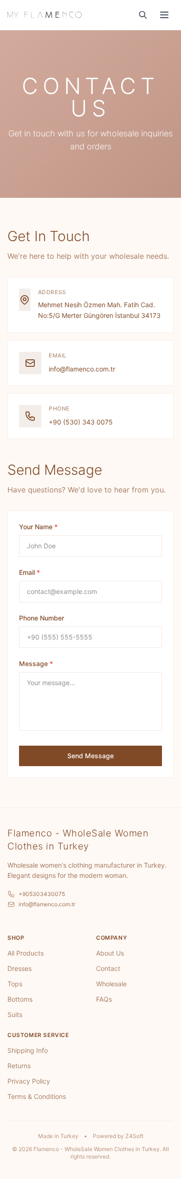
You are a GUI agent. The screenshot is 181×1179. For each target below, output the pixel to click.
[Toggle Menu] (164, 15)
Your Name (38, 527)
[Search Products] (143, 15)
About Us (110, 953)
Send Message (90, 756)
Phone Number (41, 618)
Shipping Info (27, 1050)
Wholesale (111, 984)
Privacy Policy (28, 1081)
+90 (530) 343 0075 (81, 422)
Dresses (19, 968)
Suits (14, 1014)
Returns (19, 1066)
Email (29, 572)
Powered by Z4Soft (118, 1135)
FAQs (104, 999)
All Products (25, 953)
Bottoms (19, 999)
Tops (14, 984)
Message (36, 663)
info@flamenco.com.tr (82, 369)
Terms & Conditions (36, 1096)
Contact (108, 968)
